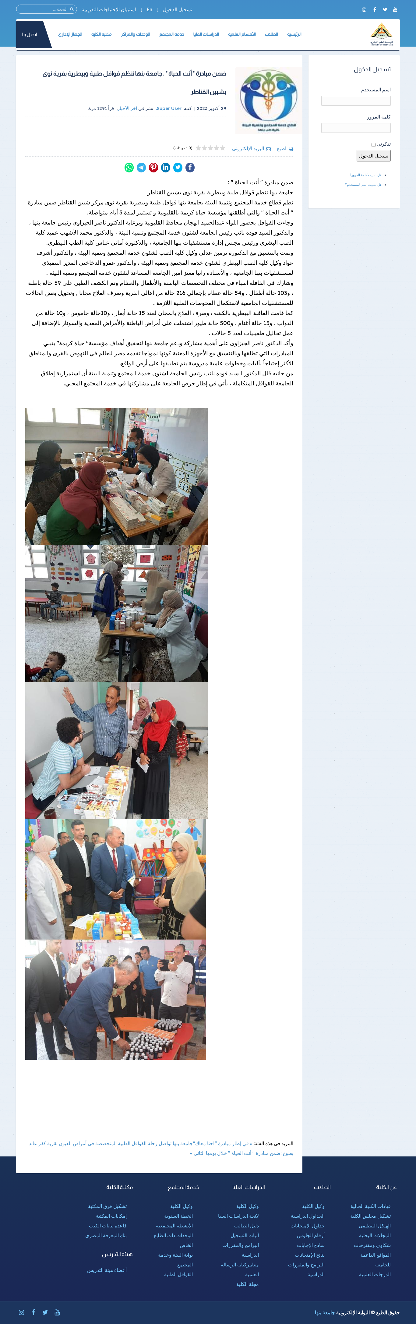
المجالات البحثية (375, 1235)
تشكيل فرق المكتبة (107, 1206)
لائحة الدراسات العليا (238, 1216)
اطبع (281, 148)
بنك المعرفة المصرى (106, 1235)
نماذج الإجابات (311, 1245)
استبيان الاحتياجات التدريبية (109, 9)
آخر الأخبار (127, 108)
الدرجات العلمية (375, 1274)
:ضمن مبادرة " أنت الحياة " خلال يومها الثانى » (235, 1153)
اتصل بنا (29, 34)
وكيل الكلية (313, 1206)
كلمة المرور (379, 117)
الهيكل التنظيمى (375, 1226)
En (149, 9)
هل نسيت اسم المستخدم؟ (363, 184)
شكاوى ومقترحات (372, 1245)
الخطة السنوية (178, 1216)
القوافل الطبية (178, 1274)
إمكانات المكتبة (111, 1216)
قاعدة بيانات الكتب (108, 1226)
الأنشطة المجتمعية (174, 1226)
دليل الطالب (246, 1226)
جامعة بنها (325, 1312)
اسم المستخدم (376, 90)
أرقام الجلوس (311, 1235)
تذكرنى (384, 144)
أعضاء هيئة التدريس (107, 1270)
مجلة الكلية (247, 1284)
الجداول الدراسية (308, 1216)
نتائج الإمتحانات (310, 1255)
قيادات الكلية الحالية (371, 1206)
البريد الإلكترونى (248, 148)
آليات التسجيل (245, 1235)
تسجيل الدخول (177, 9)
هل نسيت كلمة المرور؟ (366, 175)
